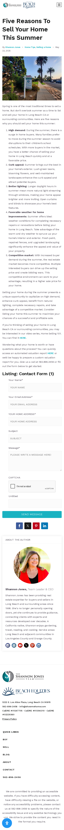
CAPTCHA (14, 477)
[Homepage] (19, 5)
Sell (6, 747)
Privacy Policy (9, 719)
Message (14, 447)
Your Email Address (20, 397)
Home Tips (30, 47)
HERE (23, 337)
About (7, 762)
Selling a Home (43, 47)
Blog (6, 754)
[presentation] (32, 487)
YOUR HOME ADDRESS (22, 414)
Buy (5, 739)
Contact (9, 769)
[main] (32, 337)
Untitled (13, 496)
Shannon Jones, (29, 589)
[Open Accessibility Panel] (7, 823)
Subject (13, 431)
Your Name (16, 380)
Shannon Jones (12, 47)
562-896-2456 (12, 777)
